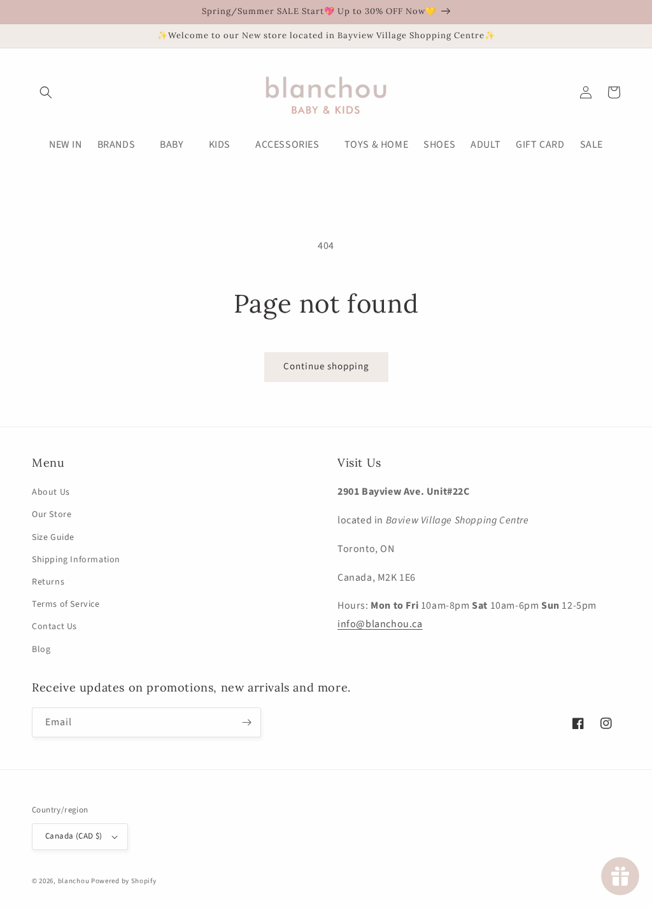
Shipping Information (76, 559)
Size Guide (53, 537)
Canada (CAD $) (74, 836)
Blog (41, 649)
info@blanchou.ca (380, 624)
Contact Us (54, 626)
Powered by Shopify (124, 881)
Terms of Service (66, 604)
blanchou (74, 881)
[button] (46, 92)
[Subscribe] (246, 722)
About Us (51, 492)
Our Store (51, 514)
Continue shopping (326, 366)
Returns (48, 582)
